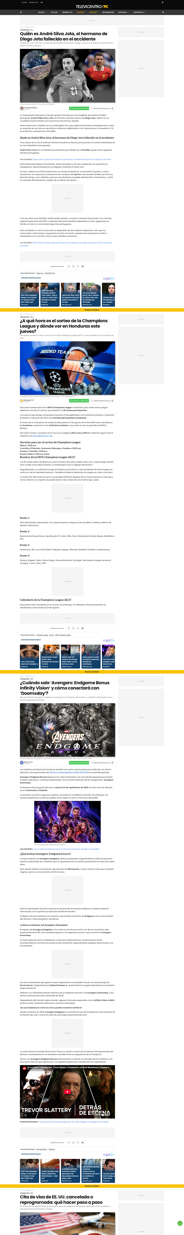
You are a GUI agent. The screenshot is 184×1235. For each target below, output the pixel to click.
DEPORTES (93, 12)
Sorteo (51, 635)
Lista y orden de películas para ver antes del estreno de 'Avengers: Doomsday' (66, 849)
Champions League (42, 635)
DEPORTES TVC (33, 2)
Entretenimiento (41, 1149)
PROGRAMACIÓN (108, 12)
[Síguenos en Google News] (83, 266)
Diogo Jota (40, 273)
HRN (41, 2)
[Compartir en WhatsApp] (73, 266)
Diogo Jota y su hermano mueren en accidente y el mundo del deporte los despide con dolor (72, 159)
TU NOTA (24, 2)
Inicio (21, 27)
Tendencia (51, 1149)
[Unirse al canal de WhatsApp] (179, 1223)
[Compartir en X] (78, 266)
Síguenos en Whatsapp (80, 108)
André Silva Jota (50, 273)
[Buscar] (163, 12)
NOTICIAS (80, 12)
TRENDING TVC (67, 12)
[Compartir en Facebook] (69, 266)
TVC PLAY (54, 12)
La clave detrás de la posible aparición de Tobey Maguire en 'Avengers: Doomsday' (74, 1122)
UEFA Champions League (63, 635)
